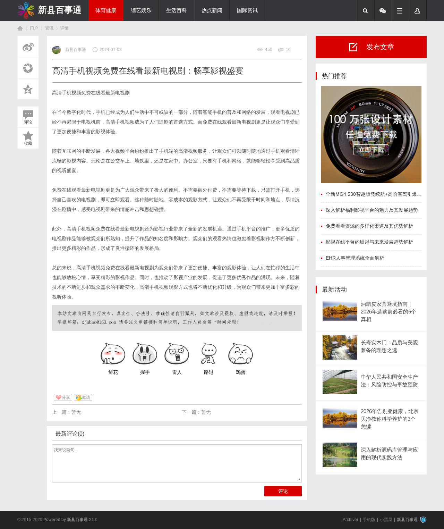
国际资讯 (247, 10)
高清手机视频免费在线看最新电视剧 (91, 92)
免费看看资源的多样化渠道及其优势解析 (369, 226)
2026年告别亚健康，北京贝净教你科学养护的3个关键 (390, 419)
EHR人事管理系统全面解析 (355, 258)
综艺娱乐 (141, 10)
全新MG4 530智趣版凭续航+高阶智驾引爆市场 (376, 194)
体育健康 (105, 10)
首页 (20, 28)
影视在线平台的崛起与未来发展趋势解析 (369, 242)
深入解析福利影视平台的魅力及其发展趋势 (372, 210)
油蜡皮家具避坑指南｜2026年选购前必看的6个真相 (388, 311)
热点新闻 (212, 10)
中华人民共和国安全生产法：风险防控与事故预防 (389, 380)
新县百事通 (60, 10)
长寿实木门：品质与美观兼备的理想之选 (389, 346)
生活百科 (176, 10)
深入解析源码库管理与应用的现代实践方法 (389, 453)
